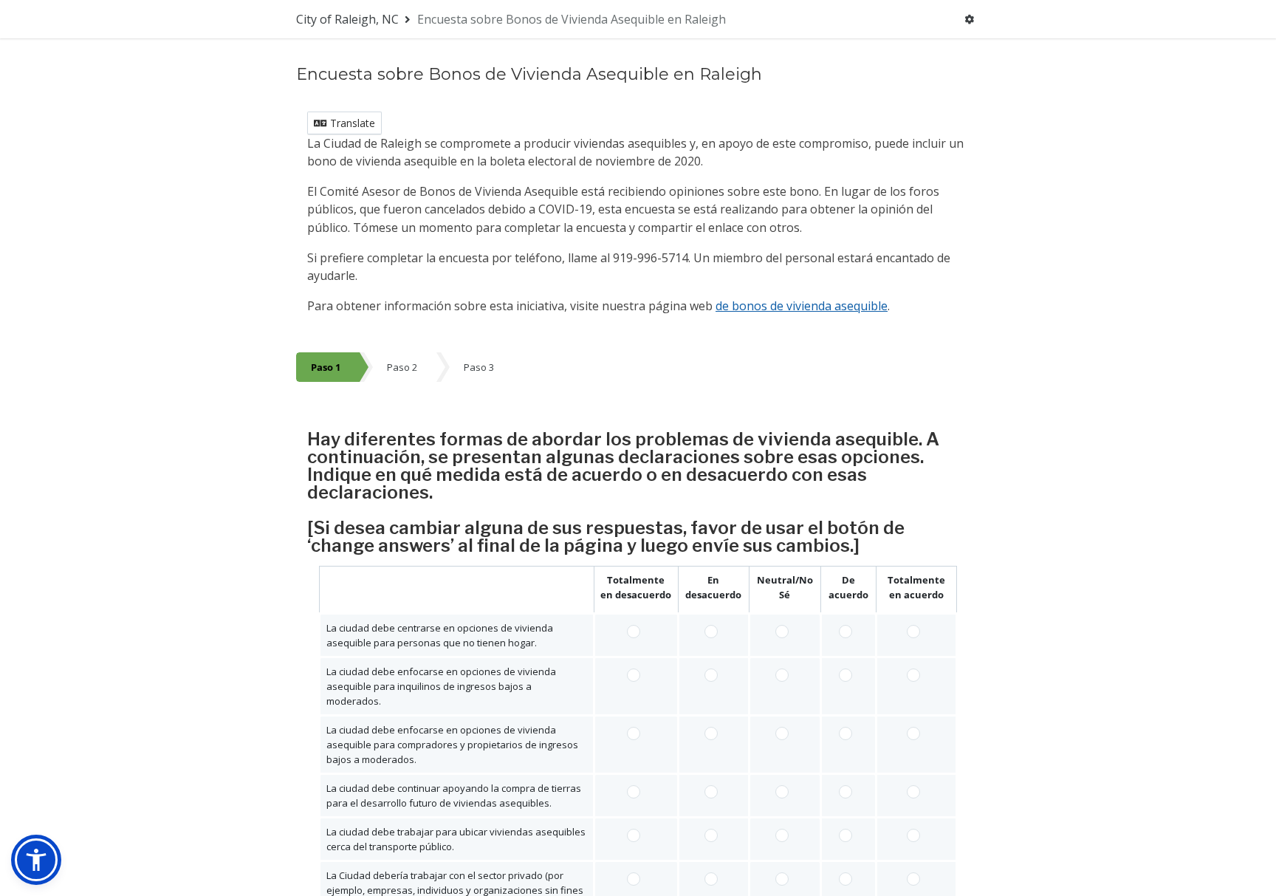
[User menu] (969, 19)
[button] (36, 859)
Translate (351, 123)
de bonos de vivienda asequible (802, 306)
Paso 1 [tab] (325, 367)
